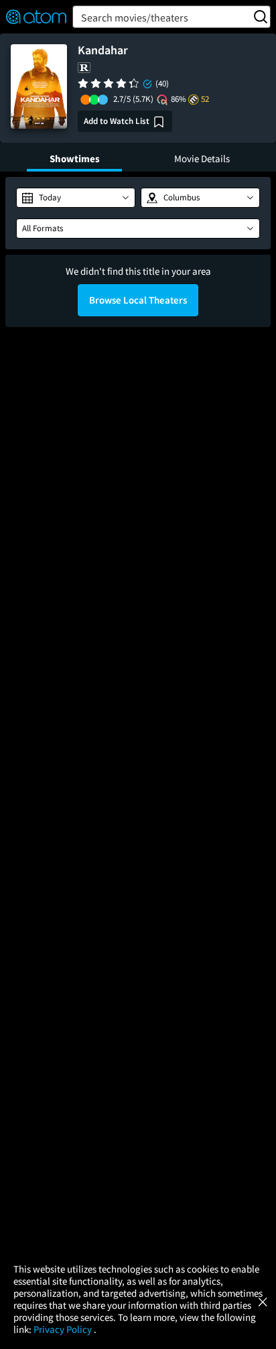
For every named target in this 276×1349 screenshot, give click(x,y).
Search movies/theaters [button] (134, 17)
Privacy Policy (63, 1329)
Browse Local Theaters (138, 300)
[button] (75, 198)
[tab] (74, 157)
